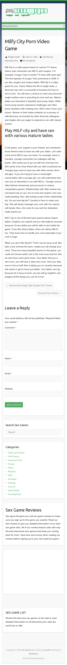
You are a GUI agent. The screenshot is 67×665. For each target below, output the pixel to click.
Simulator (12, 479)
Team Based (13, 490)
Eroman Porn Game (49, 293)
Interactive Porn (11, 61)
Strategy (12, 483)
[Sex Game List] (26, 12)
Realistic (12, 471)
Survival (11, 486)
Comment (10, 327)
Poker (10, 468)
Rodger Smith (14, 57)
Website (9, 388)
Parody (11, 464)
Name (8, 358)
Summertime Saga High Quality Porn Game (29, 285)
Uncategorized (14, 494)
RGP (10, 475)
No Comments (29, 61)
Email (8, 373)
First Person (48, 57)
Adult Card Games (16, 453)
